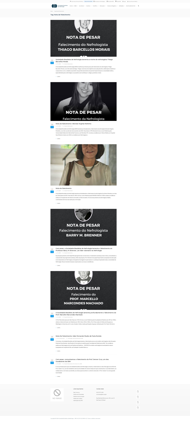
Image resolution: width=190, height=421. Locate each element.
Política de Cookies (77, 398)
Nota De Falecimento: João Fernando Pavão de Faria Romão (78, 336)
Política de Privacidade (78, 394)
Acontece (81, 5)
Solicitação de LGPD (78, 400)
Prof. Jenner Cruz (76, 363)
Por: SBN (59, 63)
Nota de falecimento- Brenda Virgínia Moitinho (73, 124)
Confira (58, 76)
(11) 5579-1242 (99, 392)
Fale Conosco (76, 392)
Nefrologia (70, 338)
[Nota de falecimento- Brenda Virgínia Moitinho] (83, 101)
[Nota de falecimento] (83, 165)
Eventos (88, 5)
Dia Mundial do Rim (130, 5)
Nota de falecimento (63, 188)
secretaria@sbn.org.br (101, 394)
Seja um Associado (88, 1)
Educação (102, 5)
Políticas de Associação (78, 396)
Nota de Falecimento (68, 63)
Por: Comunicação (61, 338)
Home (71, 5)
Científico (95, 5)
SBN (82, 338)
